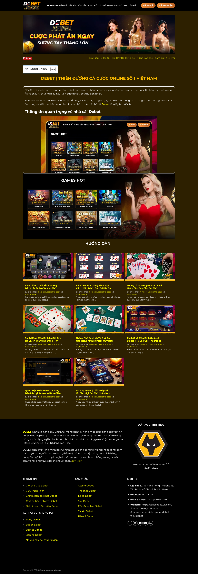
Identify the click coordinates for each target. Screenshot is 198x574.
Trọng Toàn (30, 294)
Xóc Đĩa (82, 5)
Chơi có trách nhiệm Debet (41, 501)
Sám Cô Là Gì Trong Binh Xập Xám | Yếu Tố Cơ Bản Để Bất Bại (93, 287)
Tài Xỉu (72, 5)
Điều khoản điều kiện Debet (42, 506)
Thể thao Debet (87, 490)
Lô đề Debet (85, 495)
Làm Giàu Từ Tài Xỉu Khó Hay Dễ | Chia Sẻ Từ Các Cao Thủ (103, 58)
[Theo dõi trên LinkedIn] (140, 523)
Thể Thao (107, 5)
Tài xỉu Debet (85, 511)
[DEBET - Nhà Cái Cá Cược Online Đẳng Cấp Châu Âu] (32, 5)
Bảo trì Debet (33, 524)
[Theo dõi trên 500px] (150, 523)
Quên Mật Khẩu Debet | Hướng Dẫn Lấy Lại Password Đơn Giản (43, 392)
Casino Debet (86, 485)
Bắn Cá (63, 5)
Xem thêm (76, 461)
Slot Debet (84, 501)
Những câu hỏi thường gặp (42, 540)
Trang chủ (51, 5)
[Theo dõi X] (135, 523)
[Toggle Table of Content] (51, 69)
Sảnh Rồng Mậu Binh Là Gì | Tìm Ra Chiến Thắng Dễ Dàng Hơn (43, 339)
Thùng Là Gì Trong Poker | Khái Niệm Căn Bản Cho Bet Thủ (144, 287)
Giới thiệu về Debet (37, 485)
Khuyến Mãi (130, 5)
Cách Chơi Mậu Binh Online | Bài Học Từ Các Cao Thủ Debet (144, 339)
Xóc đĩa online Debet (90, 506)
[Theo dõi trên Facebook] (130, 523)
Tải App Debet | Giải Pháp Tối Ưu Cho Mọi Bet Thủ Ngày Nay (93, 392)
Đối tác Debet (34, 529)
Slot (90, 5)
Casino (118, 5)
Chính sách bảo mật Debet (41, 495)
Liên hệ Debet (34, 534)
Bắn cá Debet (86, 516)
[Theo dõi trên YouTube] (145, 523)
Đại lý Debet (33, 519)
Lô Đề (97, 5)
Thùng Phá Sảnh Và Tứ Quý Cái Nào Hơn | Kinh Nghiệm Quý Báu (94, 339)
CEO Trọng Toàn (35, 490)
